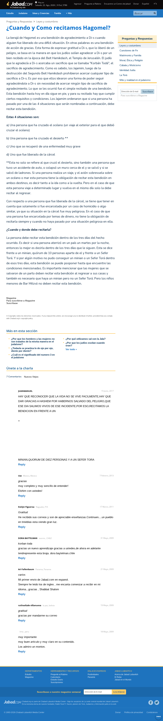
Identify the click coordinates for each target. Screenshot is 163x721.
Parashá (91, 677)
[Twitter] (156, 702)
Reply (21, 464)
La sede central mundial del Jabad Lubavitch (101, 701)
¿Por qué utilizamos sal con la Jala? (86, 338)
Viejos (35, 376)
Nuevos (28, 376)
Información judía (102, 704)
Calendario (55, 677)
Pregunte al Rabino (92, 3)
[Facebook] (150, 702)
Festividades (93, 674)
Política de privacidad (133, 712)
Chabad (44, 701)
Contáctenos (152, 712)
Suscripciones (57, 682)
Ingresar (78, 3)
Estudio (10, 13)
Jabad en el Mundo (123, 680)
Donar (136, 3)
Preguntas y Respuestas (19, 21)
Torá (83, 704)
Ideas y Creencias (40, 13)
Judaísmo (23, 13)
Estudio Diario (57, 680)
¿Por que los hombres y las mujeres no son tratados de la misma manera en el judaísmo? (33, 341)
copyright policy (27, 318)
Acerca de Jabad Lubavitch (126, 674)
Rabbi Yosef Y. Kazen (63, 704)
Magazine (29, 677)
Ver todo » (71, 349)
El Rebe (118, 677)
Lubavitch (51, 701)
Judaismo (89, 704)
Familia (57, 13)
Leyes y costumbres (47, 21)
